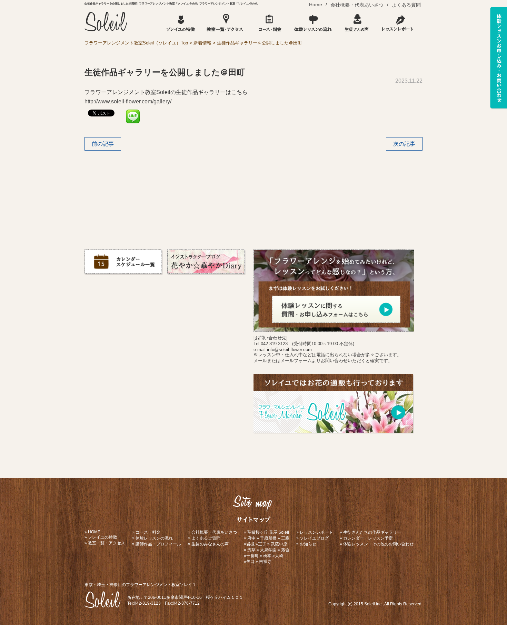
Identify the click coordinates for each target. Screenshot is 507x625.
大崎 (279, 555)
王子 (262, 544)
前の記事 (103, 144)
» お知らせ (306, 544)
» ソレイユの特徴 (100, 537)
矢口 (250, 561)
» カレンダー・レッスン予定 (366, 538)
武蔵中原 (279, 544)
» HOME (92, 532)
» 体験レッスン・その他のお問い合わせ (377, 544)
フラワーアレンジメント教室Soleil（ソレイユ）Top (136, 42)
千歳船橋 (268, 538)
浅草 (251, 549)
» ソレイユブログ (312, 538)
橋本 (267, 555)
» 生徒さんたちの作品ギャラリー (370, 532)
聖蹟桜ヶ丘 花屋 (262, 532)
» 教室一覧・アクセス (104, 543)
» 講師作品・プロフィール (156, 544)
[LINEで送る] (133, 112)
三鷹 (285, 538)
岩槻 (250, 544)
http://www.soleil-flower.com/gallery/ (127, 101)
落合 (285, 549)
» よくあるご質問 (204, 538)
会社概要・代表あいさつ (357, 5)
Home (315, 4)
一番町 (252, 555)
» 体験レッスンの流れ (152, 538)
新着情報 (202, 42)
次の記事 (404, 144)
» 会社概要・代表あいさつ (212, 532)
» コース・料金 (146, 532)
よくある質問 (406, 5)
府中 (251, 538)
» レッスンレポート (314, 532)
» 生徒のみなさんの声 (208, 544)
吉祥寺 (265, 561)
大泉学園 (268, 549)
